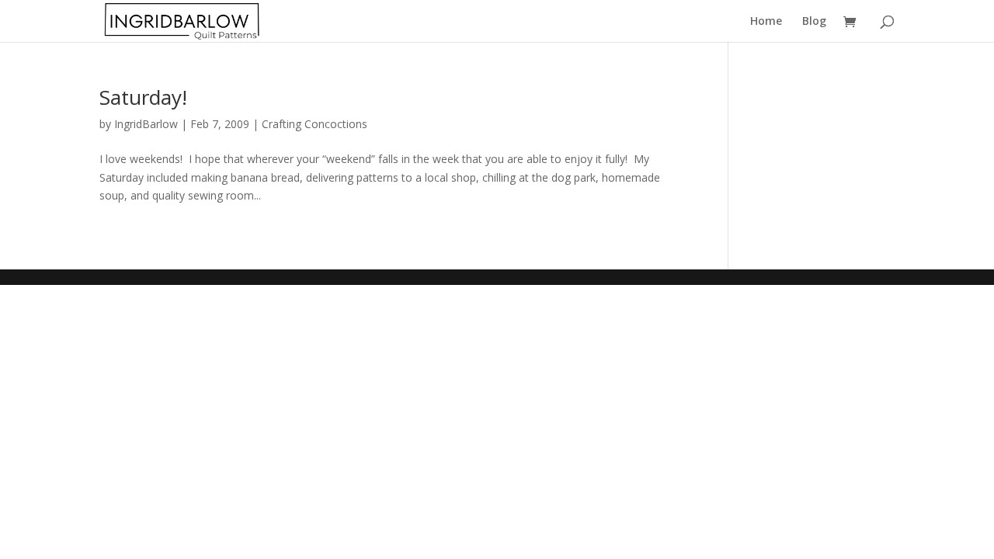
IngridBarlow (146, 123)
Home (766, 22)
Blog (814, 22)
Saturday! (143, 97)
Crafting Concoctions (314, 123)
